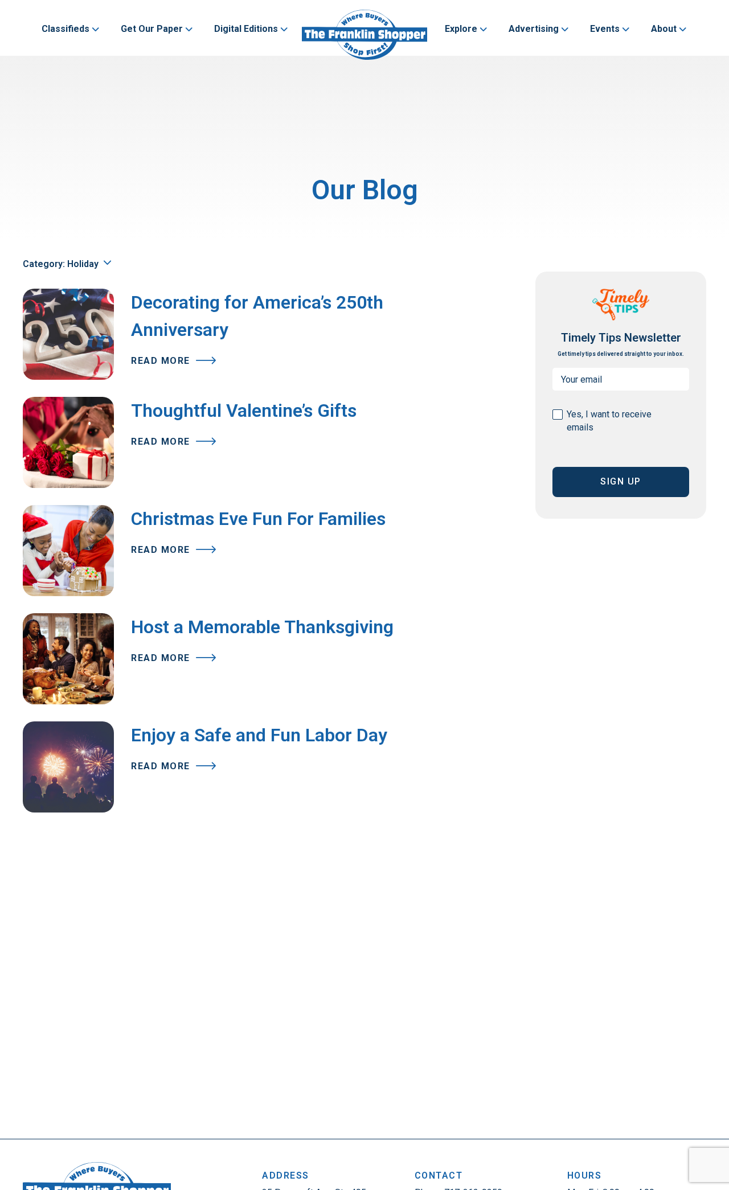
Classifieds (65, 28)
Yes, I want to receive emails (609, 421)
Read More (162, 360)
